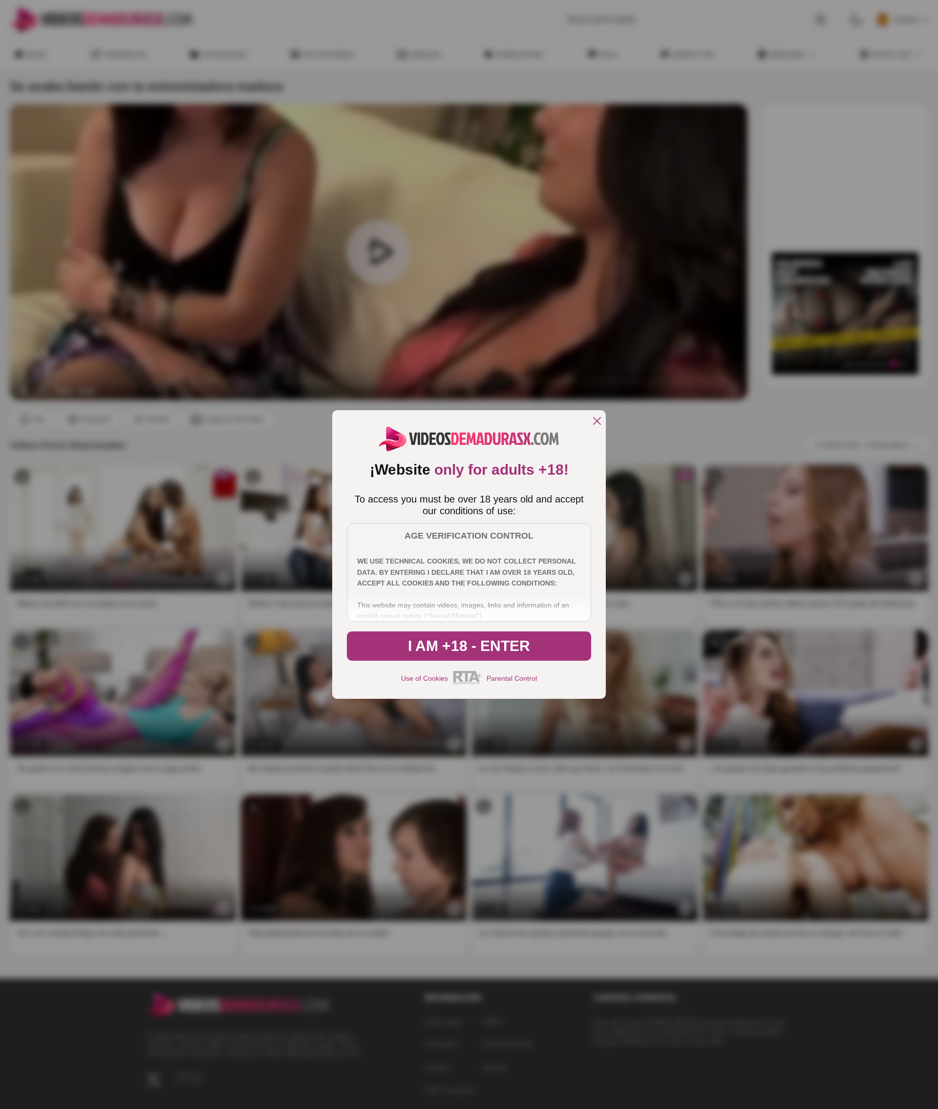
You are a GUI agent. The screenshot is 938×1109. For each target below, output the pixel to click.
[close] (597, 421)
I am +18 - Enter (469, 646)
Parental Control (512, 678)
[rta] (467, 683)
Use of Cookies (424, 678)
